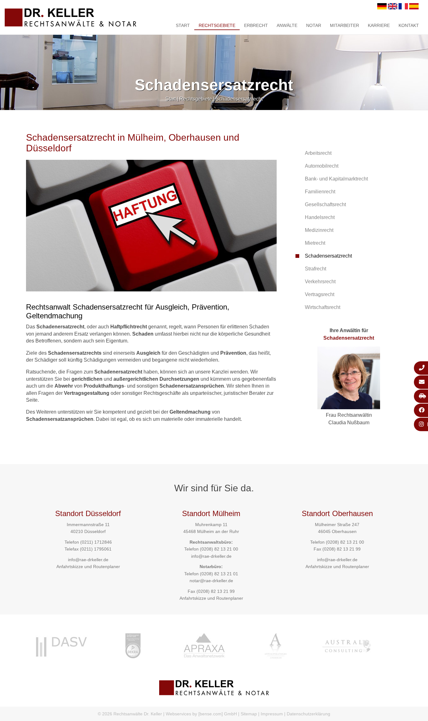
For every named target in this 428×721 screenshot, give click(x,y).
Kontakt (409, 25)
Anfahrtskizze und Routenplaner (88, 566)
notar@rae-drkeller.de (211, 580)
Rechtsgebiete (217, 25)
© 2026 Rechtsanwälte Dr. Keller (130, 713)
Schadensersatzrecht (239, 99)
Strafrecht (315, 268)
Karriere (379, 25)
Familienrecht (320, 191)
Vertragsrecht (319, 294)
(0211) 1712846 (96, 542)
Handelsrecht (320, 217)
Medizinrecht (319, 230)
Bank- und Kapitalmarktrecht (336, 178)
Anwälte (287, 25)
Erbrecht (256, 25)
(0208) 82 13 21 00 (219, 548)
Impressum (272, 713)
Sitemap (249, 713)
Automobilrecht (321, 166)
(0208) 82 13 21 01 (219, 573)
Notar (313, 25)
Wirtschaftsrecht (322, 307)
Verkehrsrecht (320, 281)
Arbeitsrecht (318, 153)
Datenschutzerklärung (308, 713)
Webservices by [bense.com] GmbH (201, 713)
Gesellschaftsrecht (325, 204)
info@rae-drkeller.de (88, 559)
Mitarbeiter (344, 25)
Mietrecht (315, 243)
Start (183, 25)
